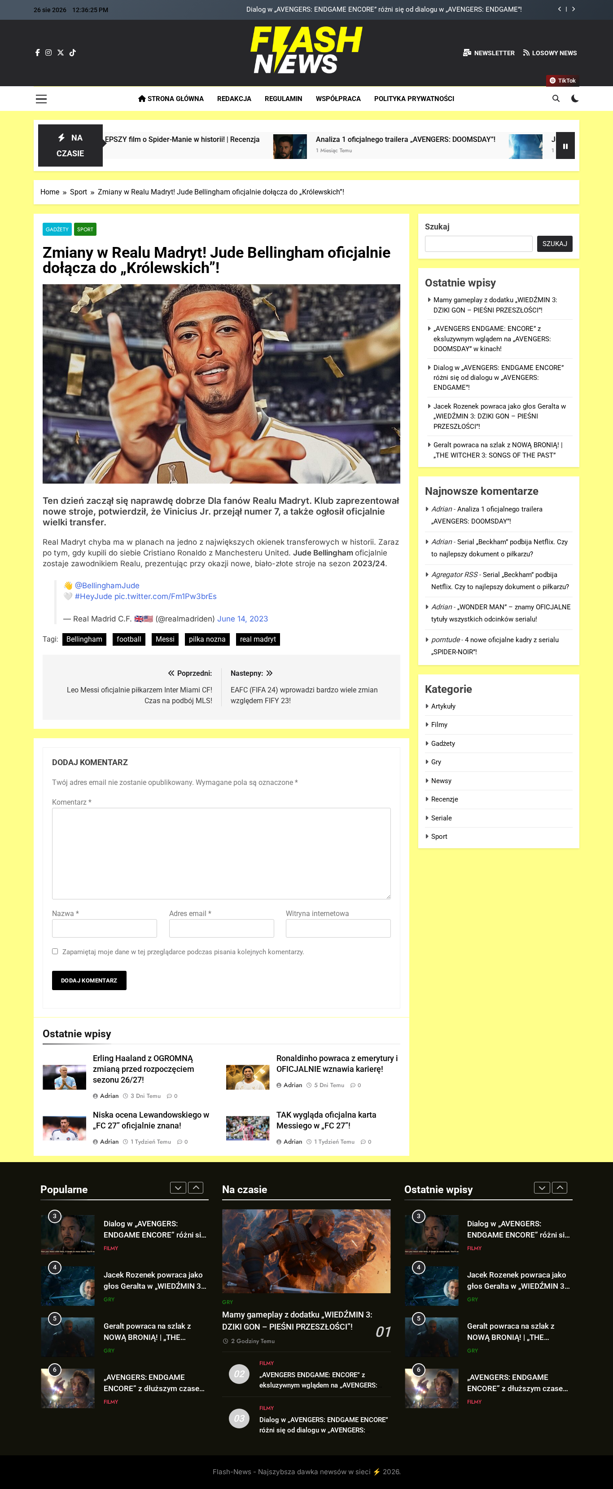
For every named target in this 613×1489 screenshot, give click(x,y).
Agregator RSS (454, 574)
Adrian (109, 1095)
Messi (165, 639)
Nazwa (65, 913)
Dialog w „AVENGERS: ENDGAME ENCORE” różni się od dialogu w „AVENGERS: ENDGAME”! (498, 378)
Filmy (439, 725)
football (129, 639)
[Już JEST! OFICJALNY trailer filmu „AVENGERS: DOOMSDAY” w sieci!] (450, 151)
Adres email (190, 913)
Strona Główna (175, 99)
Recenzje (444, 799)
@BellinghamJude (107, 585)
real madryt (258, 639)
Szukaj (437, 226)
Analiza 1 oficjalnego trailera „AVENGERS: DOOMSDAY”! (330, 139)
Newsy (441, 781)
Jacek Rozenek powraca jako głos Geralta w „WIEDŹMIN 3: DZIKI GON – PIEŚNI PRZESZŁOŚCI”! (378, 9)
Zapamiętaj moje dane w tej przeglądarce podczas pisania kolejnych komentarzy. (183, 952)
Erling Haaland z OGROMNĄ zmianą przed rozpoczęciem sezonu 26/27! (143, 1069)
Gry (436, 762)
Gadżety (57, 229)
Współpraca (338, 99)
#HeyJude (93, 596)
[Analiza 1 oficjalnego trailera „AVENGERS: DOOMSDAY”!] (215, 151)
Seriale (441, 818)
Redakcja (234, 99)
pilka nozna (207, 639)
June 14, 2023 (242, 618)
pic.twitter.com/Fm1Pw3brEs (165, 596)
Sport (85, 229)
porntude (445, 639)
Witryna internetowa (317, 913)
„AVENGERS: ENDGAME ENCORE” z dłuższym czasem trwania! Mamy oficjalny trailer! (156, 1338)
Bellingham (84, 639)
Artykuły (443, 706)
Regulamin (283, 99)
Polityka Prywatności (414, 99)
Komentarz (72, 802)
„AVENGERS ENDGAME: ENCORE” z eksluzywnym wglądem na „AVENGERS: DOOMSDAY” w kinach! (492, 339)
